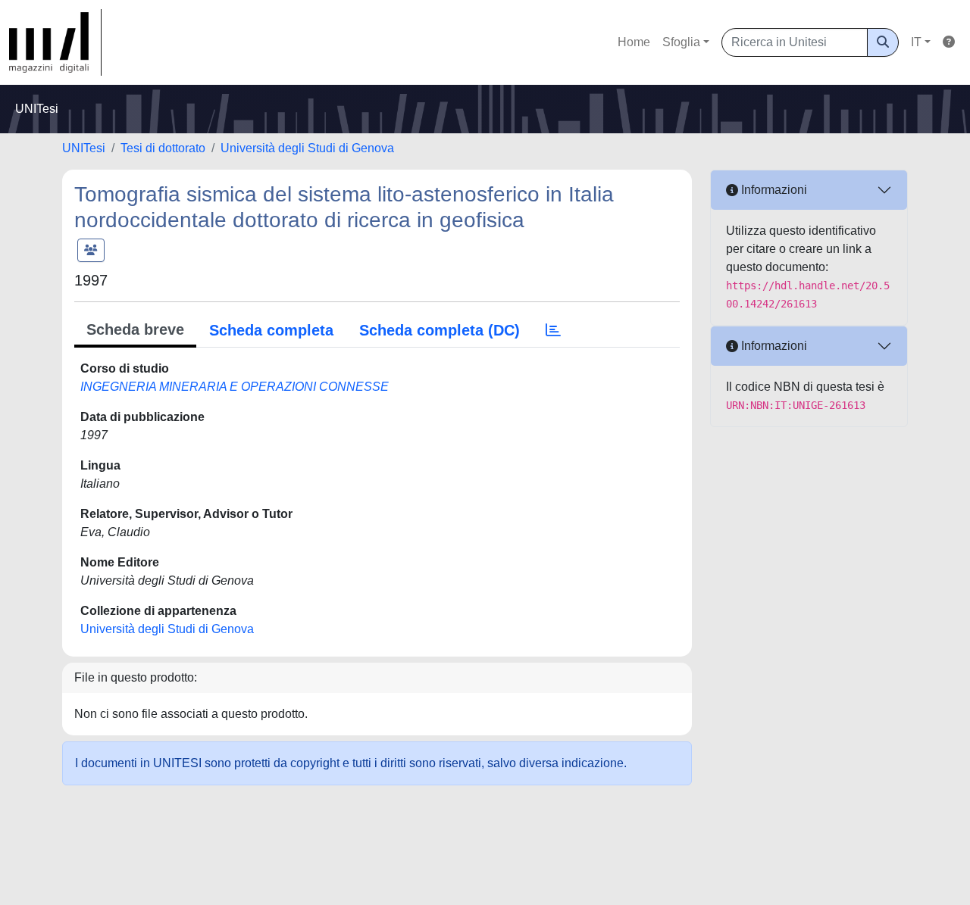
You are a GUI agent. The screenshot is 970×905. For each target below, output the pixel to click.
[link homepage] (55, 42)
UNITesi (83, 148)
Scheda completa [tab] (271, 330)
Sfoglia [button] (681, 42)
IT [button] (916, 42)
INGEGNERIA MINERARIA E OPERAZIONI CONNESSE (234, 386)
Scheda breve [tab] (135, 329)
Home (634, 42)
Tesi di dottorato (162, 148)
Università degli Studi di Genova (307, 148)
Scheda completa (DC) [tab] (439, 330)
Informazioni (772, 189)
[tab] (553, 330)
